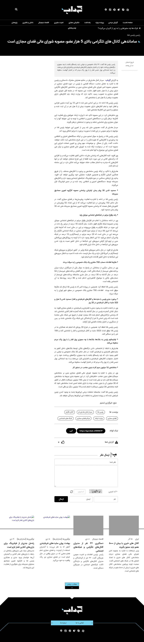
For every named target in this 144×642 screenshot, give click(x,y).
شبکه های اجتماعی (65, 418)
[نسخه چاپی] (123, 72)
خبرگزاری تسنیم (106, 403)
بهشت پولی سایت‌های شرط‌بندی (55, 543)
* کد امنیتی (113, 491)
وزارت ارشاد (99, 418)
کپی (71, 430)
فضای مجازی (112, 418)
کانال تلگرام (69, 412)
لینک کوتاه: (113, 430)
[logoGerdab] (72, 610)
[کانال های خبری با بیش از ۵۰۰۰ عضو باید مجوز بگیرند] (124, 525)
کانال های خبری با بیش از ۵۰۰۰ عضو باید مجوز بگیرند (124, 545)
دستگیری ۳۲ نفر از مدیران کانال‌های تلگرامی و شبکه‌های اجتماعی (88, 547)
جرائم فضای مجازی (83, 418)
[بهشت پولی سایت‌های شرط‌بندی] (55, 525)
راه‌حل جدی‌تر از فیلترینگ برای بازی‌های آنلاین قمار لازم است (19, 545)
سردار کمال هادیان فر (85, 412)
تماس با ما (80, 622)
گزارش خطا (109, 442)
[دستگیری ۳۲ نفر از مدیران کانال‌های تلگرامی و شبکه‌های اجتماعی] (88, 525)
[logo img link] (72, 10)
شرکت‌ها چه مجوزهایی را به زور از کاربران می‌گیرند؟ (118, 28)
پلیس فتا (100, 412)
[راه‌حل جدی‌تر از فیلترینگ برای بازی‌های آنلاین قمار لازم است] (19, 525)
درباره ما (63, 622)
